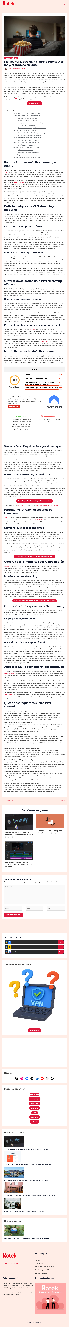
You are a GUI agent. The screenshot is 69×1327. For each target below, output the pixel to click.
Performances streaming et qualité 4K (29, 135)
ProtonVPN (7, 517)
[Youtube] (11, 1263)
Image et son (34, 1103)
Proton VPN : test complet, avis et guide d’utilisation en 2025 (34, 556)
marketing (59, 289)
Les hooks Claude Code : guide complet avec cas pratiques (49, 832)
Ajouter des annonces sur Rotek (44, 1266)
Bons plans (34, 1117)
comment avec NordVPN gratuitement (47, 505)
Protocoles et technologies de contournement (32, 128)
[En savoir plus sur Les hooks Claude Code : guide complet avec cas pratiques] (50, 821)
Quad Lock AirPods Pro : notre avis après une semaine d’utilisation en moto (26, 1238)
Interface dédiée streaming (26, 145)
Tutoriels (34, 1121)
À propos (38, 1260)
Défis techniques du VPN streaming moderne (27, 115)
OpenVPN (32, 329)
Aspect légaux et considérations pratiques (26, 155)
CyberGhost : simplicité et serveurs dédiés (26, 142)
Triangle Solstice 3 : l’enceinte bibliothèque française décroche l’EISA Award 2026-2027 (30, 1195)
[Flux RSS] (47, 1078)
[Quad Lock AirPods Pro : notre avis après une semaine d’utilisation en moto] (14, 1230)
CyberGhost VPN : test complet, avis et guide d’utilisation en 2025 (34, 600)
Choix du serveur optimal (25, 150)
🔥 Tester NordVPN (34, 103)
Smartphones (34, 1099)
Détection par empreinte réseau (27, 118)
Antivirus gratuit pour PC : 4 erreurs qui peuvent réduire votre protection (19, 834)
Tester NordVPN (14, 406)
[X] (16, 1078)
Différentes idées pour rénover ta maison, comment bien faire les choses (26, 1180)
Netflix (6, 172)
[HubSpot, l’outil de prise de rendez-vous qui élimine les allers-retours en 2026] (12, 1156)
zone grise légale (9, 673)
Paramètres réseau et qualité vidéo (28, 152)
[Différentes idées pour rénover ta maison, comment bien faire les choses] (14, 1172)
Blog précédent (7, 801)
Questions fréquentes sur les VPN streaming (26, 157)
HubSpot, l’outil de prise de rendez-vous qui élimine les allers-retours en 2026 (27, 1164)
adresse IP (46, 218)
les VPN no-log (8, 694)
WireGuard (45, 341)
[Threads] (31, 1078)
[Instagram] (21, 1078)
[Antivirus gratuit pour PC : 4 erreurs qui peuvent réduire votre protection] (14, 1141)
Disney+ (36, 457)
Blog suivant (62, 801)
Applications (9, 58)
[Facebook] (26, 1078)
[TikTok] (52, 1078)
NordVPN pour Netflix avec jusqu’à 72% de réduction (34, 501)
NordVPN (15, 99)
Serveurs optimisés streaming (27, 125)
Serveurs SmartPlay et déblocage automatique (32, 133)
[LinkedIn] (37, 1078)
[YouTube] (42, 1078)
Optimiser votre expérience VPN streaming (26, 147)
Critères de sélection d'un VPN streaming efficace (28, 123)
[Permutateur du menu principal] (64, 4)
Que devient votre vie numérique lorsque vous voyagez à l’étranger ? (24, 1211)
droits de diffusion (19, 182)
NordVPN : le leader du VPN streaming (24, 130)
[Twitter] (8, 1263)
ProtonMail (38, 520)
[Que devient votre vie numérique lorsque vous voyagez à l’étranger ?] (12, 1203)
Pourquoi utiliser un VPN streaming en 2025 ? (27, 113)
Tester (61, 942)
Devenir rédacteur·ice (41, 1273)
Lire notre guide (34, 1030)
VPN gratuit (21, 505)
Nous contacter (39, 1263)
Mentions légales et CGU (42, 1270)
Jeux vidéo (34, 1108)
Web (34, 1112)
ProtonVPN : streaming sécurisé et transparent (27, 138)
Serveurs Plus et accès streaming (28, 140)
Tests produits (34, 1094)
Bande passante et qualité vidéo (27, 120)
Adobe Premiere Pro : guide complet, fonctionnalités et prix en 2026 (18, 864)
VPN (15, 58)
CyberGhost (7, 566)
